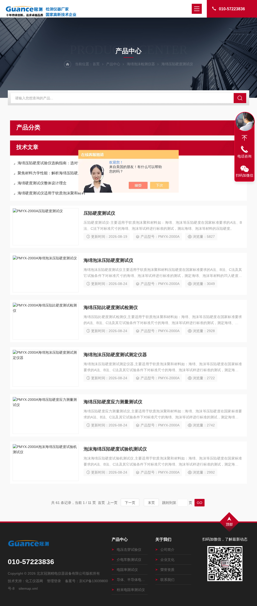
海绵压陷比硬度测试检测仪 (111, 307)
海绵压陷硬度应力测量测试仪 (113, 401)
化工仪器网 (34, 581)
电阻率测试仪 (127, 570)
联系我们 (167, 580)
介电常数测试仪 (129, 560)
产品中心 (113, 64)
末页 (151, 503)
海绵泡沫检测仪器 (141, 64)
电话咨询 (244, 156)
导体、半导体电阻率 (132, 580)
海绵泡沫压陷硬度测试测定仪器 (115, 354)
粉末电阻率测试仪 (131, 590)
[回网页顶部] (244, 138)
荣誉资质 (167, 570)
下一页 (130, 503)
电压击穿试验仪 (129, 550)
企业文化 (167, 560)
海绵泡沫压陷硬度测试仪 (108, 260)
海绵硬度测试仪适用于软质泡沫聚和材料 (51, 193)
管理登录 (54, 581)
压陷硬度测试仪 (99, 213)
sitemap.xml (28, 588)
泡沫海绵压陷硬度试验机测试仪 (115, 448)
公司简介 (167, 550)
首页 (96, 64)
